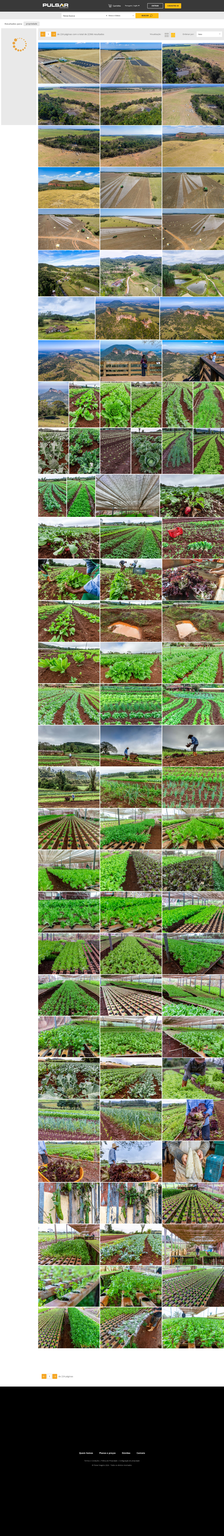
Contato (141, 1453)
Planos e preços (107, 1453)
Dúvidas (126, 1453)
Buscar (145, 15)
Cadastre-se (173, 6)
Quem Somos (86, 1453)
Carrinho (117, 6)
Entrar (155, 6)
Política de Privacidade (109, 1461)
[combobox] (85, 15)
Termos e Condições (91, 1461)
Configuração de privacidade (129, 1461)
